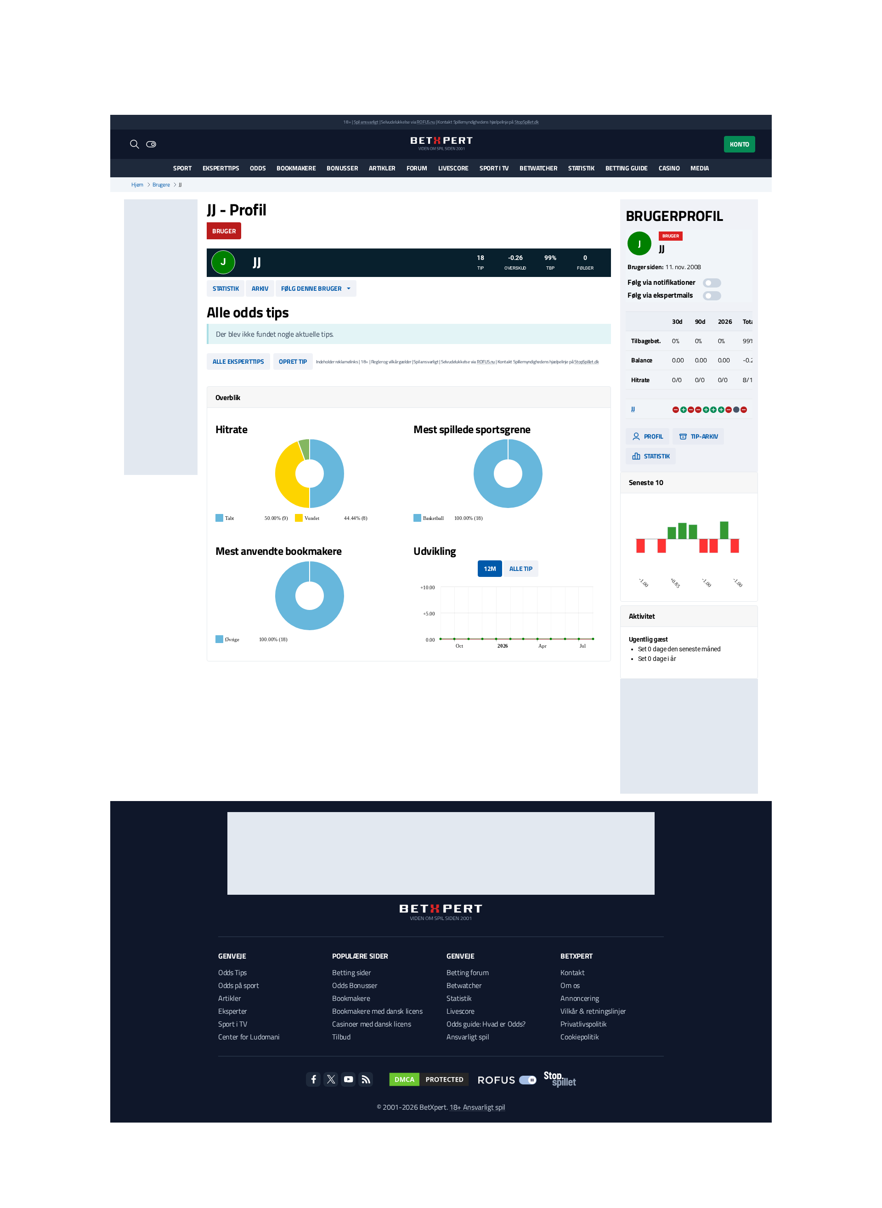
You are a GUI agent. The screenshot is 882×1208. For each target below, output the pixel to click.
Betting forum (468, 972)
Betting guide (626, 168)
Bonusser (342, 168)
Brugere (161, 184)
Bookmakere (296, 168)
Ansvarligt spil (468, 1036)
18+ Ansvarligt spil (477, 1106)
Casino (669, 168)
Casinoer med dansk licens (371, 1023)
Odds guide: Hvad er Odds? (486, 1023)
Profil (653, 436)
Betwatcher (538, 168)
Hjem (137, 184)
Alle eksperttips (238, 361)
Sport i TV (494, 168)
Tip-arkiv (704, 436)
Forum (417, 168)
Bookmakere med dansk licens (377, 1010)
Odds (258, 168)
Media (699, 168)
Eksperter (232, 1010)
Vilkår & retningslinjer (593, 1010)
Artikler (382, 168)
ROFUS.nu (426, 122)
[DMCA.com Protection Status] (429, 1079)
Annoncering (579, 998)
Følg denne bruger (311, 288)
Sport (182, 168)
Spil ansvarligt (366, 122)
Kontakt (572, 972)
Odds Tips (232, 972)
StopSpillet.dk (526, 122)
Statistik (581, 168)
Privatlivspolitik (583, 1023)
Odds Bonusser (354, 985)
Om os (569, 985)
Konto (739, 144)
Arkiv (260, 288)
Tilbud (341, 1036)
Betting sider (351, 972)
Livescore (453, 168)
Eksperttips (221, 168)
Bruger (224, 231)
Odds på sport (238, 985)
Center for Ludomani (249, 1036)
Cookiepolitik (579, 1036)
